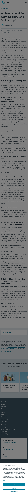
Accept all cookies (14, 484)
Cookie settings (14, 491)
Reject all (14, 488)
